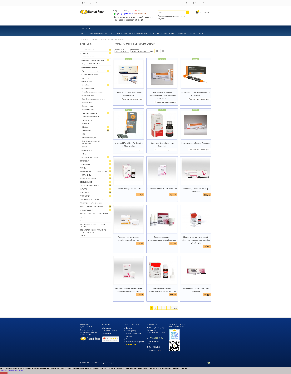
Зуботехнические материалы (91, 207)
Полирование (87, 102)
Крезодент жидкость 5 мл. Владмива (162, 188)
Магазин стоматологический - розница (96, 34)
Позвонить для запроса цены (132, 99)
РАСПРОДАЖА (85, 196)
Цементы (85, 124)
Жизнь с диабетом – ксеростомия (94, 214)
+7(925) (126, 14)
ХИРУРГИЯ (84, 189)
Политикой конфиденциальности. (11, 371)
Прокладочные (87, 106)
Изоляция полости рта (90, 157)
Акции (82, 217)
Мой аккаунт (88, 3)
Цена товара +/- (121, 51)
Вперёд (174, 308)
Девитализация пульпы (90, 74)
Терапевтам (94, 39)
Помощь (83, 236)
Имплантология (86, 210)
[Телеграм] (174, 334)
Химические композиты (90, 116)
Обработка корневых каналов (92, 92)
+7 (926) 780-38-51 (156, 338)
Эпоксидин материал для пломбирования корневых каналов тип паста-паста (162, 95)
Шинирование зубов (89, 138)
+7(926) (141, 14)
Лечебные (86, 85)
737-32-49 (124, 11)
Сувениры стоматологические (92, 200)
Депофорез (86, 78)
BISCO (84, 147)
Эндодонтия (86, 131)
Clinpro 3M (86, 154)
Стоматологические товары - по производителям (93, 231)
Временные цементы (89, 67)
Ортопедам (84, 161)
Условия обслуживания (134, 333)
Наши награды (131, 344)
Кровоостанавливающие (90, 71)
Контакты (206, 3)
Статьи (197, 3)
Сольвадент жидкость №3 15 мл (128, 188)
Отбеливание (85, 164)
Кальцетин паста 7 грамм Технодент (195, 143)
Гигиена (83, 168)
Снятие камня (87, 120)
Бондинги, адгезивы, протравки (93, 60)
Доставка (189, 3)
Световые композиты (89, 113)
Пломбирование (88, 95)
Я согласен (4, 373)
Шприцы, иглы (87, 81)
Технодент (84, 193)
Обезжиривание (88, 88)
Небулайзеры (87, 150)
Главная (85, 39)
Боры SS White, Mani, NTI (91, 64)
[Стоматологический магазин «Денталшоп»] (92, 12)
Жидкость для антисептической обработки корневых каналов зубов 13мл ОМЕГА (196, 240)
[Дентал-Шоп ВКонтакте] (208, 363)
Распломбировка (88, 109)
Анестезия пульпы (88, 57)
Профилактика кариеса (89, 186)
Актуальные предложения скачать (191, 34)
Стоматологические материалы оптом (131, 34)
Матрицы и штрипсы (88, 178)
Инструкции (130, 339)
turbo (82, 221)
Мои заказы (100, 3)
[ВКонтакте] (174, 346)
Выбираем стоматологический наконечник (110, 330)
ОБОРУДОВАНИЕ (86, 182)
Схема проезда (131, 331)
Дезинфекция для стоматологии (93, 171)
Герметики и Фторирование (91, 203)
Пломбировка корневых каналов (93, 99)
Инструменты (85, 175)
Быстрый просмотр (128, 87)
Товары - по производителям (162, 34)
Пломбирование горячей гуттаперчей (91, 142)
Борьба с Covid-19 (87, 50)
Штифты (85, 127)
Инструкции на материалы (135, 342)
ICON (84, 134)
